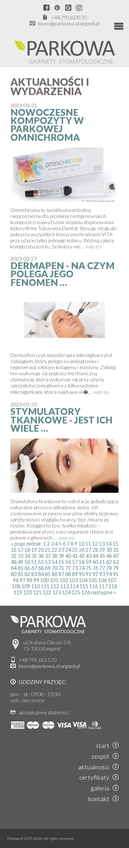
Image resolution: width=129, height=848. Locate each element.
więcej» (94, 246)
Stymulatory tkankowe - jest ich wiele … (61, 420)
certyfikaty (96, 777)
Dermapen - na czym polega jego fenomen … (62, 274)
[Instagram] (79, 8)
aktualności (95, 767)
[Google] (68, 8)
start (104, 745)
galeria (102, 788)
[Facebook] (46, 8)
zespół (102, 756)
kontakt (100, 799)
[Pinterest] (57, 8)
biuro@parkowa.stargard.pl (68, 23)
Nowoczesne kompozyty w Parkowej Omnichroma (47, 124)
